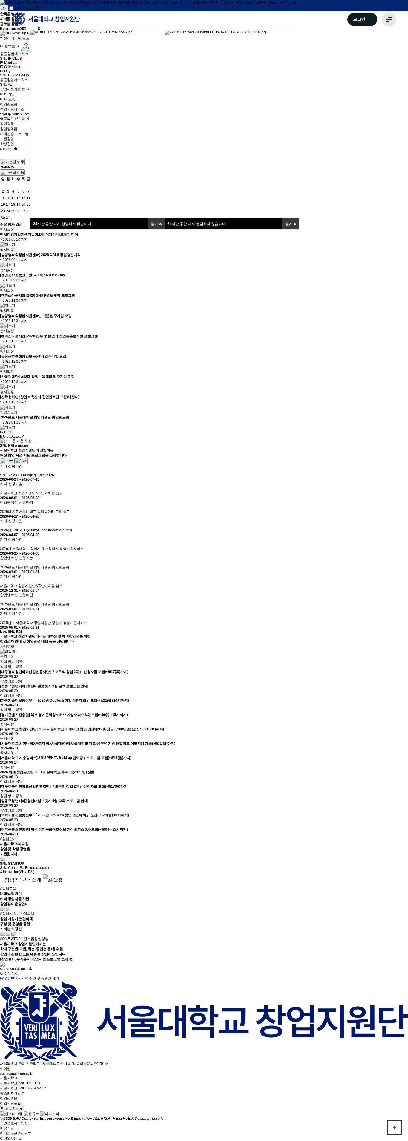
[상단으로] (394, 1127)
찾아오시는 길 (11, 1138)
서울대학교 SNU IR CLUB (20, 1083)
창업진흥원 (8, 1098)
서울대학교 (8, 1078)
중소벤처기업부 (12, 1093)
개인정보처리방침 (14, 1123)
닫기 (289, 224)
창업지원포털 (10, 1103)
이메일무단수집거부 (15, 1133)
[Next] (21, 461)
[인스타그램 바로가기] (11, 1114)
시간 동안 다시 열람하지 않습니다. (197, 224)
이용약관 (7, 1128)
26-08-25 (7, 167)
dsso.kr (158, 1119)
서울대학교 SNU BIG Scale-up (23, 1088)
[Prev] (6, 461)
